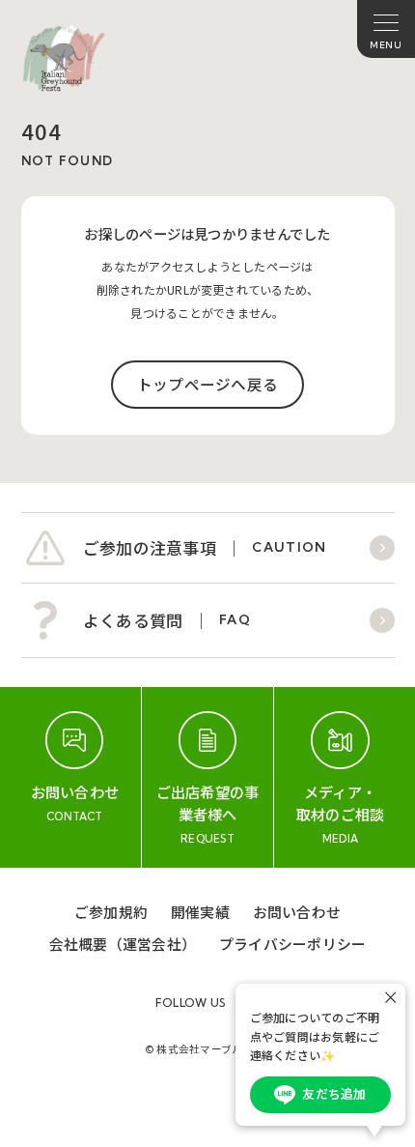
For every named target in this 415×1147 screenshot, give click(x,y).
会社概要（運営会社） (122, 943)
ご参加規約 (111, 912)
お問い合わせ (297, 912)
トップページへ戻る (207, 384)
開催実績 (200, 912)
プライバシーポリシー (292, 943)
